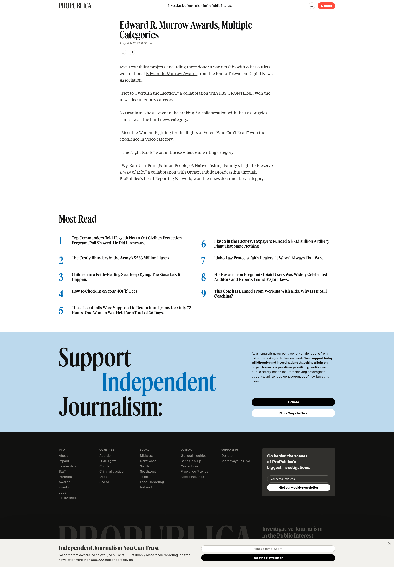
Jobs (62, 493)
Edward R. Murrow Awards (171, 73)
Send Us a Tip (191, 461)
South (144, 466)
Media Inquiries (192, 477)
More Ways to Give (293, 413)
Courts (104, 466)
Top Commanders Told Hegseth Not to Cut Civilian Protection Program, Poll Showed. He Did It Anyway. (127, 240)
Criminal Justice (111, 471)
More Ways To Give (235, 461)
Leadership (67, 466)
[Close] (390, 543)
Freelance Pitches (194, 471)
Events (64, 487)
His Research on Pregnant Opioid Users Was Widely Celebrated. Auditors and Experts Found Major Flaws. (271, 277)
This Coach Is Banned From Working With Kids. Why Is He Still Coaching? (270, 294)
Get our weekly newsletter (298, 487)
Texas (144, 477)
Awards (64, 482)
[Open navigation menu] (312, 5)
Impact (64, 461)
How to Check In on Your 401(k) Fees (104, 291)
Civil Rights (107, 461)
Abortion (105, 456)
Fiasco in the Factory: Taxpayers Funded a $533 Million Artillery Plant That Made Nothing (271, 244)
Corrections (190, 466)
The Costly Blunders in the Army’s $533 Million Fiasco (120, 257)
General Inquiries (193, 456)
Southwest (148, 471)
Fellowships (68, 498)
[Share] (123, 52)
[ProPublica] (75, 5)
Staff (62, 471)
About (63, 456)
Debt (103, 477)
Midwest (146, 456)
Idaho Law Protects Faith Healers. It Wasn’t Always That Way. (268, 257)
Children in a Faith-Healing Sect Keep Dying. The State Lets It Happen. (126, 277)
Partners (65, 477)
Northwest (148, 461)
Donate (326, 6)
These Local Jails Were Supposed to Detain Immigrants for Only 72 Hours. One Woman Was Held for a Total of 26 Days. (131, 310)
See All (104, 482)
